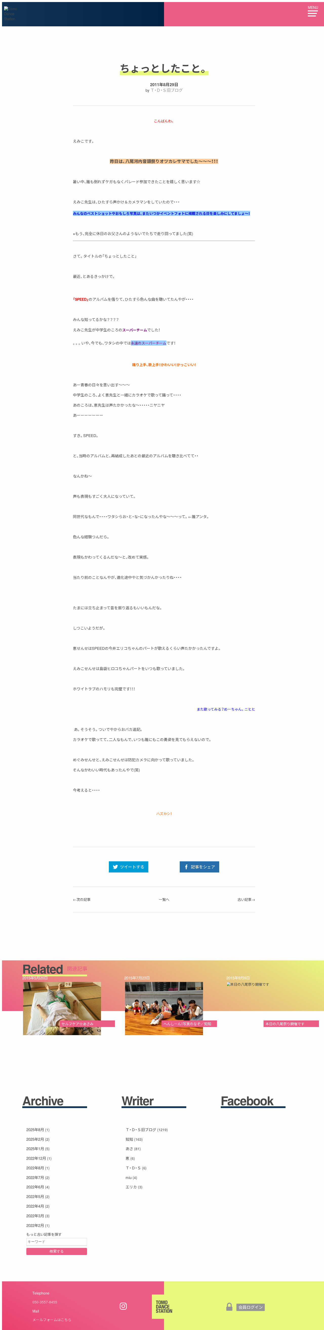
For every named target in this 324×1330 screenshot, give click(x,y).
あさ (129, 1148)
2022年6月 (35, 1186)
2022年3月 (35, 1215)
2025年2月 (35, 1139)
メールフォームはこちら (51, 1319)
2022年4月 (35, 1206)
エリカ (131, 1186)
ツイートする (132, 867)
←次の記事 (82, 899)
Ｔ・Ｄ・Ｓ (133, 1167)
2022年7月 (35, 1177)
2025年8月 (35, 1129)
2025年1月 (35, 1148)
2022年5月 (35, 1196)
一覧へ (164, 899)
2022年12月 (36, 1158)
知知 (129, 1139)
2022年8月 (35, 1167)
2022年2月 (35, 1225)
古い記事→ (246, 899)
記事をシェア (203, 867)
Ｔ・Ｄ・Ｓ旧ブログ (166, 90)
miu (129, 1177)
